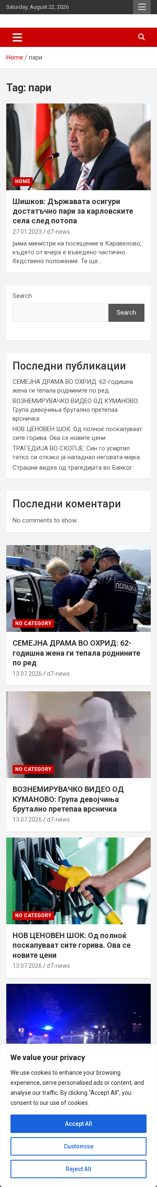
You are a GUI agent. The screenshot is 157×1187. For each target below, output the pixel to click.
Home (22, 181)
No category (33, 623)
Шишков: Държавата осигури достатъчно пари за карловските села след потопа (73, 211)
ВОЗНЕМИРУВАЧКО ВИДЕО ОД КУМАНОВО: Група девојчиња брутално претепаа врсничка (76, 409)
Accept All (78, 1123)
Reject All (78, 1169)
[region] (78, 1115)
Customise (78, 1146)
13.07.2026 (27, 673)
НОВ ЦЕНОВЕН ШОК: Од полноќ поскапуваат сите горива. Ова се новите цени (72, 945)
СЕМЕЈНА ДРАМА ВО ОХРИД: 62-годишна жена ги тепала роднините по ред (76, 653)
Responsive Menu (142, 7)
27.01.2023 (27, 231)
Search (22, 296)
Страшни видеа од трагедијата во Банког (72, 467)
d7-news (58, 231)
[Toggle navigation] (17, 37)
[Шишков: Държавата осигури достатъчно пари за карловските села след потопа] (78, 146)
